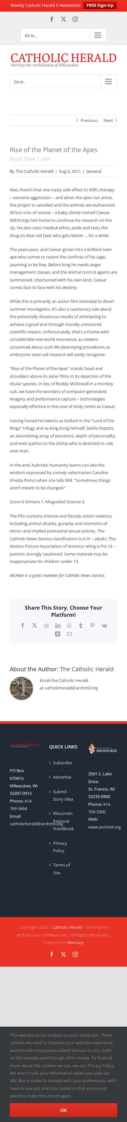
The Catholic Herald (34, 171)
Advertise (62, 777)
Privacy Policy (60, 846)
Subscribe (62, 763)
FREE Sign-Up (100, 5)
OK (63, 1110)
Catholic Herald (67, 927)
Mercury (75, 942)
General (93, 171)
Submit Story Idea (63, 795)
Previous (89, 120)
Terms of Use (61, 868)
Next (108, 120)
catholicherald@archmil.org (36, 824)
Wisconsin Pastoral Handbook (63, 820)
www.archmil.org (104, 827)
